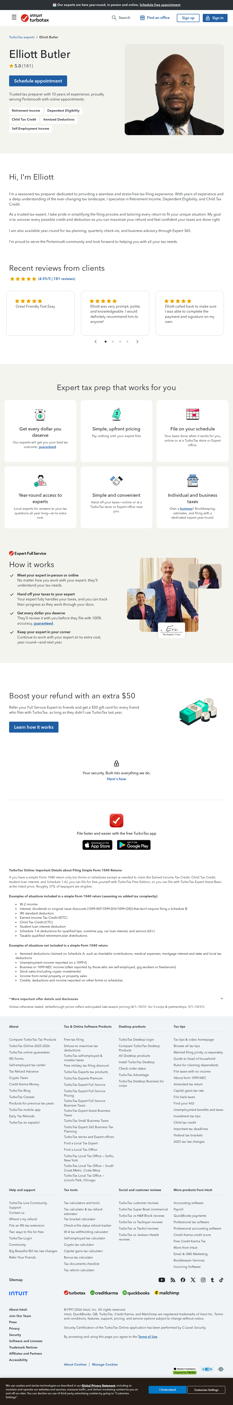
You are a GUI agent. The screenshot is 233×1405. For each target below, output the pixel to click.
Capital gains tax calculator (83, 1251)
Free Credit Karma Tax (190, 1241)
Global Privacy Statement (98, 1385)
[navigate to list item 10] (127, 341)
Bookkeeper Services (189, 1260)
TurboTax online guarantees (29, 1052)
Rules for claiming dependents (196, 1065)
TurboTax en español (24, 1123)
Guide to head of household (194, 1059)
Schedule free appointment (160, 5)
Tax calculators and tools (82, 1203)
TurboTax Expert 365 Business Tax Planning (88, 1127)
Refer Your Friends (22, 1257)
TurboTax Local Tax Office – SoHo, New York (89, 1156)
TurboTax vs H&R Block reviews (141, 1216)
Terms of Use (147, 1337)
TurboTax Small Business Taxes (86, 1121)
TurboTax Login (20, 1238)
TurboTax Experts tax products (86, 1072)
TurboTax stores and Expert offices (89, 1137)
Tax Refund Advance (24, 1071)
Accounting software (188, 1203)
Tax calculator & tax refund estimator (83, 1210)
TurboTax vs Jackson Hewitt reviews (139, 1235)
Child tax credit (185, 1123)
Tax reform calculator (79, 1270)
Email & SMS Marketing (191, 1254)
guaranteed (47, 447)
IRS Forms (16, 1059)
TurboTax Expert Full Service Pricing (84, 1091)
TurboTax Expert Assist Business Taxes (87, 1111)
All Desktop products (134, 1056)
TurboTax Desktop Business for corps (141, 1082)
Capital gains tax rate (189, 1091)
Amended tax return (188, 1084)
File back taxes (184, 1097)
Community (17, 1245)
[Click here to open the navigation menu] (14, 17)
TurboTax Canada (21, 1097)
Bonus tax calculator (78, 1257)
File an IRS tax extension (26, 1225)
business (186, 509)
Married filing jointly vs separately (198, 1052)
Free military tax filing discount (86, 1066)
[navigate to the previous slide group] (95, 341)
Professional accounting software (197, 1228)
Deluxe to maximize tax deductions (81, 1046)
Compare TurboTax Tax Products (32, 1040)
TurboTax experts (22, 37)
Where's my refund (23, 1219)
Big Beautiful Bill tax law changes (33, 1251)
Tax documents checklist (81, 1264)
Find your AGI (184, 1103)
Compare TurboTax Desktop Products (139, 1046)
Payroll (178, 1209)
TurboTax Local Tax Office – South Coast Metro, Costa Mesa (89, 1166)
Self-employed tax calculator (84, 1238)
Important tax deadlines (191, 1129)
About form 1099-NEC (190, 1078)
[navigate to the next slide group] (137, 341)
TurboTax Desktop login (136, 1040)
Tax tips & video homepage (194, 1040)
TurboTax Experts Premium (83, 1078)
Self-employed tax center (27, 1065)
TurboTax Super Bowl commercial (143, 1209)
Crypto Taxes (18, 1078)
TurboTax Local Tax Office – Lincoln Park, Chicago (84, 1176)
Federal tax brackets (188, 1135)
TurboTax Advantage (134, 1075)
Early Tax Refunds (21, 1116)
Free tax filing (74, 1040)
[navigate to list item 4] (113, 341)
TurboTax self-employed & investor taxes (83, 1056)
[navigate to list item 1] (105, 341)
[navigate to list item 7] (120, 341)
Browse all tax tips (187, 1046)
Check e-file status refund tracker (87, 1225)
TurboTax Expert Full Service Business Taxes (84, 1101)
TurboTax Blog (19, 1091)
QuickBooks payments (190, 1216)
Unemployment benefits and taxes (198, 1110)
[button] (116, 999)
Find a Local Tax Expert (81, 1143)
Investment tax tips (187, 1116)
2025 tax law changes (189, 1142)
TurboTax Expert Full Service (84, 1085)
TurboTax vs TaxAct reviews (138, 1228)
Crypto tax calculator (79, 1245)
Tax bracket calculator (79, 1219)
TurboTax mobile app (25, 1110)
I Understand (167, 1389)
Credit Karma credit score (192, 1235)
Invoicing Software (187, 1267)
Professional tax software (191, 1222)
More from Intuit (185, 1248)
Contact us (16, 1213)
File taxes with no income (192, 1071)
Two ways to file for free (26, 1232)
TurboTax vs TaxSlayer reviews (140, 1222)
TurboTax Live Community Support (28, 1203)
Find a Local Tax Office (80, 1150)
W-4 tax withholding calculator (86, 1232)
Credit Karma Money (24, 1084)
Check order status (132, 1068)
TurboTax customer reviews (138, 1203)
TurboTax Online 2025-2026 (29, 1046)
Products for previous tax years (31, 1103)
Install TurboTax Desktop (137, 1062)
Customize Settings (206, 1389)
